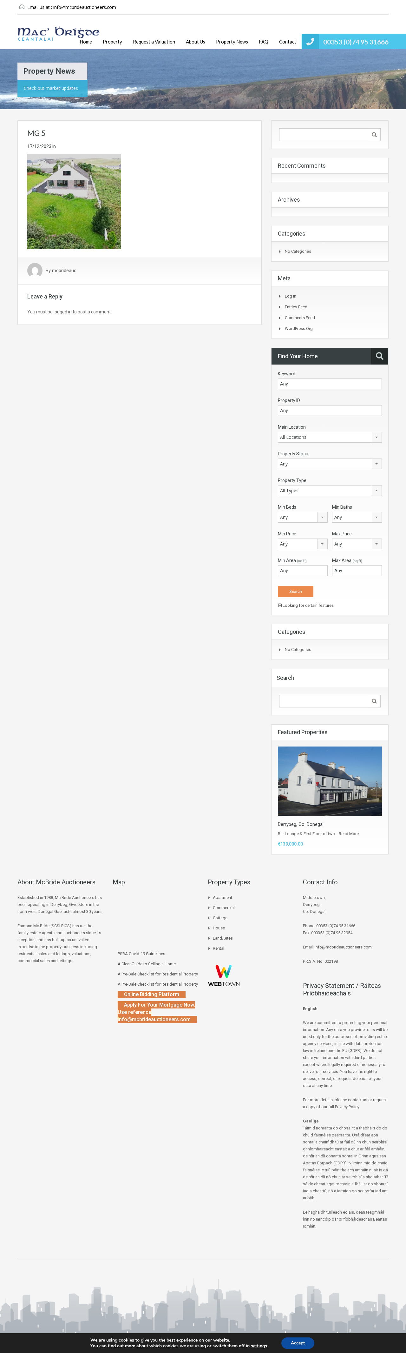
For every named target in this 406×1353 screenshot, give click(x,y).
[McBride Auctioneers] (58, 36)
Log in (290, 296)
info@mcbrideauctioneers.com (84, 7)
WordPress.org (299, 328)
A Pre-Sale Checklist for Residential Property (158, 974)
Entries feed (296, 307)
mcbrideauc (64, 270)
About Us (195, 41)
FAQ (263, 41)
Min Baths (342, 507)
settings (259, 1346)
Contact (287, 41)
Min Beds (287, 507)
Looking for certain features (308, 605)
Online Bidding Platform (151, 994)
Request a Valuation (154, 41)
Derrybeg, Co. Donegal (301, 824)
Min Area (292, 560)
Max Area (347, 560)
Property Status (294, 453)
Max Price (342, 533)
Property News (232, 41)
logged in (63, 311)
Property (112, 41)
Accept (298, 1343)
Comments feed (300, 317)
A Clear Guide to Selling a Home (147, 963)
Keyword (286, 373)
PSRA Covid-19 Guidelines (141, 953)
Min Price (287, 533)
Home (86, 41)
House (219, 928)
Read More (349, 833)
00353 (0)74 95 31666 (356, 42)
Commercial (224, 907)
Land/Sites (223, 938)
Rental (218, 948)
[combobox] (330, 437)
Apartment (222, 897)
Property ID (289, 400)
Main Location (292, 427)
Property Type (292, 480)
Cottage (220, 917)
